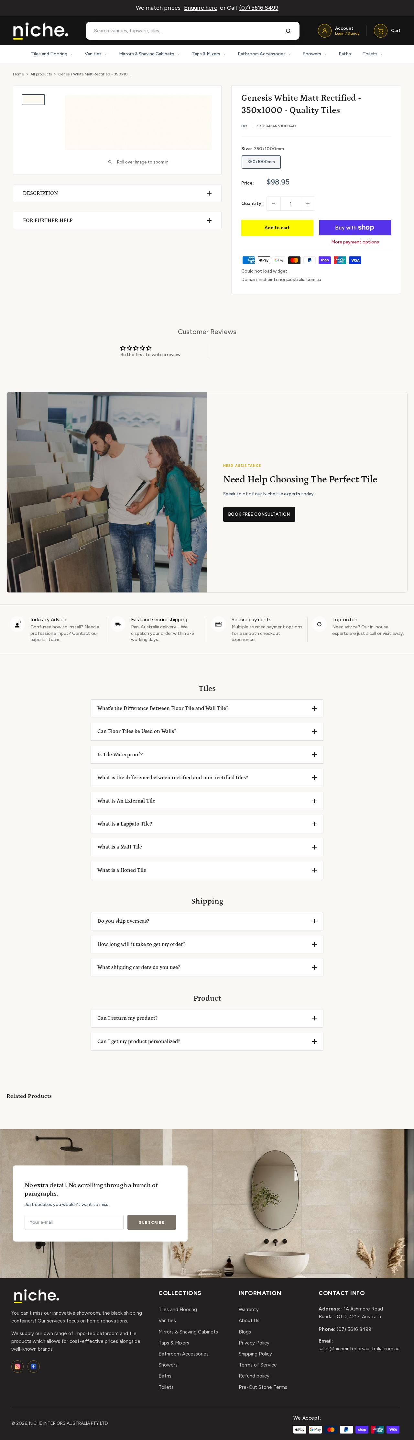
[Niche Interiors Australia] (40, 31)
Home (18, 74)
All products (41, 74)
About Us (249, 1320)
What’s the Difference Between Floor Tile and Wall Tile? (162, 708)
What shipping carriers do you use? (138, 967)
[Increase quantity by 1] (308, 203)
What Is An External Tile (126, 801)
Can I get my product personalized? (138, 1041)
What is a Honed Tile (121, 870)
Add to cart (277, 228)
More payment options (355, 242)
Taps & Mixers (206, 54)
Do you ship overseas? (123, 921)
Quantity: (252, 203)
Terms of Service (258, 1365)
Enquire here (200, 7)
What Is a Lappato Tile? (124, 824)
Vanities (93, 54)
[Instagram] (17, 1366)
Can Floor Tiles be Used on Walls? (136, 731)
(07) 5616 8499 (258, 7)
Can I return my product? (127, 1018)
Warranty (249, 1309)
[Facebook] (33, 1366)
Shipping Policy (255, 1354)
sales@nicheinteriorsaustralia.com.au (359, 1349)
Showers (312, 54)
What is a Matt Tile (119, 847)
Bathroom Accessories (262, 54)
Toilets (370, 54)
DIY (244, 126)
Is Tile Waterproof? (120, 755)
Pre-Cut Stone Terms (263, 1387)
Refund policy (254, 1376)
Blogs (245, 1332)
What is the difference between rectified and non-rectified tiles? (172, 778)
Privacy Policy (254, 1343)
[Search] (288, 31)
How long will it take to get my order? (141, 944)
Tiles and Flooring (49, 54)
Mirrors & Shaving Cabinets (146, 54)
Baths (345, 54)
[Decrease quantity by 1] (273, 203)
